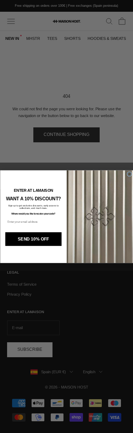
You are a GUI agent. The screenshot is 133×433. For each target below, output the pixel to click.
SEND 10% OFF (33, 238)
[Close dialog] (129, 174)
